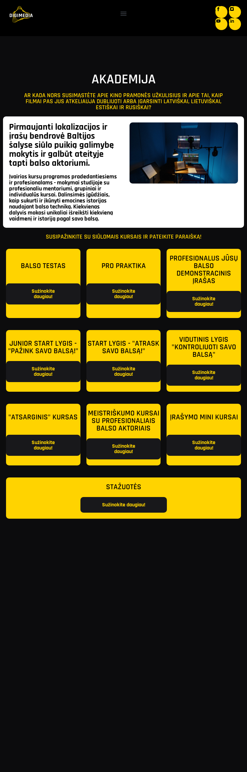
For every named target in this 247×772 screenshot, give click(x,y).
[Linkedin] (235, 24)
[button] (124, 14)
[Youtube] (221, 24)
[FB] (221, 12)
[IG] (235, 12)
